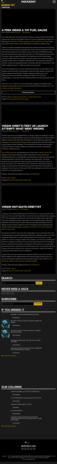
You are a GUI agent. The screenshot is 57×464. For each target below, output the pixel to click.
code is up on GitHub (12, 84)
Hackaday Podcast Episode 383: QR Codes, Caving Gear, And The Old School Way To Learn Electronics (26, 418)
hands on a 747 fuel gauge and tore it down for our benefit (30, 41)
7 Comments (15, 353)
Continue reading (30, 93)
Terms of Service (15, 457)
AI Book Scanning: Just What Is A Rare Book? (25, 391)
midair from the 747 (45, 152)
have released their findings (17, 142)
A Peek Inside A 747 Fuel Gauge (24, 30)
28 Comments (26, 32)
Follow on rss (10, 293)
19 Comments (16, 325)
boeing (12, 99)
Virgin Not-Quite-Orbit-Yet (21, 207)
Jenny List (16, 131)
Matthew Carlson (15, 32)
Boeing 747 (18, 99)
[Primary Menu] (54, 1)
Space (14, 178)
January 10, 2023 (6, 209)
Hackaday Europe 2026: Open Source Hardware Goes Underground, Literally (26, 348)
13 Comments (25, 131)
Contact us (13, 293)
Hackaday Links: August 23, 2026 (21, 404)
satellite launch (18, 180)
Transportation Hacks (34, 97)
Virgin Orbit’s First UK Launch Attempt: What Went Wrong (25, 127)
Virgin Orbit (27, 180)
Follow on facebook (2, 293)
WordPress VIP (31, 459)
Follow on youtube (8, 293)
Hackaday (28, 1)
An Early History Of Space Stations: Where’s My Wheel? (26, 321)
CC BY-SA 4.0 (34, 174)
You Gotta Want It (17, 410)
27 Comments (24, 209)
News (9, 178)
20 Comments (16, 335)
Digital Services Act (24, 457)
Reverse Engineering (14, 97)
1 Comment (15, 407)
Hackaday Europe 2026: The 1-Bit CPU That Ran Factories (25, 341)
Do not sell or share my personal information (39, 457)
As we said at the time (9, 152)
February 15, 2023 (7, 131)
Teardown (24, 97)
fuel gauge (25, 99)
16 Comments (16, 394)
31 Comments (16, 401)
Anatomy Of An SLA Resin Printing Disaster (25, 314)
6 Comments (16, 317)
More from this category (8, 356)
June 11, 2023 (5, 32)
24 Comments (16, 345)
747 (8, 99)
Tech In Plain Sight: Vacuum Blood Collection (26, 398)
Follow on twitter (5, 293)
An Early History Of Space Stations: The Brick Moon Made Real (26, 331)
